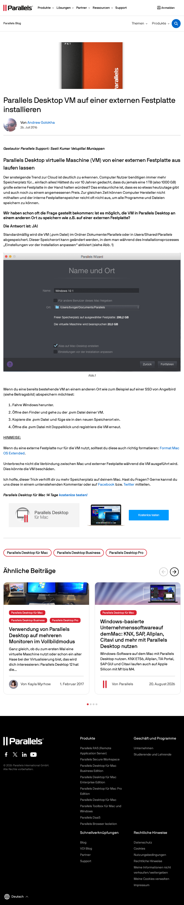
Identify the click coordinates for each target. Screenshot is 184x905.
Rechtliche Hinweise (148, 861)
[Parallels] (18, 8)
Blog (83, 842)
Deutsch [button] (17, 896)
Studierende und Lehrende (152, 754)
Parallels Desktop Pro (126, 553)
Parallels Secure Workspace (100, 759)
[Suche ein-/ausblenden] (176, 23)
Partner (85, 855)
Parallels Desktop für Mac (27, 553)
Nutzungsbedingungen (150, 855)
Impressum (141, 885)
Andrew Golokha (41, 122)
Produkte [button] (159, 23)
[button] (88, 704)
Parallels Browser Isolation (98, 824)
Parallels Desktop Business (78, 553)
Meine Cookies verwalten (151, 879)
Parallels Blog (12, 23)
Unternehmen (143, 748)
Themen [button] (138, 23)
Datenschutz (143, 842)
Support (85, 861)
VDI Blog (86, 848)
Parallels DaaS (90, 817)
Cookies (139, 848)
